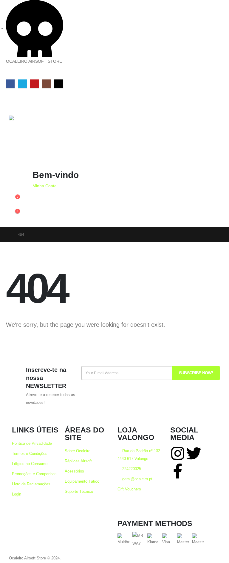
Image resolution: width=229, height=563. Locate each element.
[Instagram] (46, 83)
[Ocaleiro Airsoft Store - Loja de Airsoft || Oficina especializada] (28, 139)
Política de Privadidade (32, 443)
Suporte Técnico (79, 492)
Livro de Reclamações (31, 484)
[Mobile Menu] (14, 102)
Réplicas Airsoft (78, 461)
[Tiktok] (58, 83)
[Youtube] (34, 83)
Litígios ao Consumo (29, 464)
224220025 (131, 469)
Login (16, 494)
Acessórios (74, 471)
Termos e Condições (29, 454)
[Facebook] (10, 83)
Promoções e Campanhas (34, 474)
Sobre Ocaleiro (77, 451)
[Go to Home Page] (8, 235)
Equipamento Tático (82, 481)
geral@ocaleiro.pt (136, 479)
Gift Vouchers (129, 489)
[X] (22, 83)
